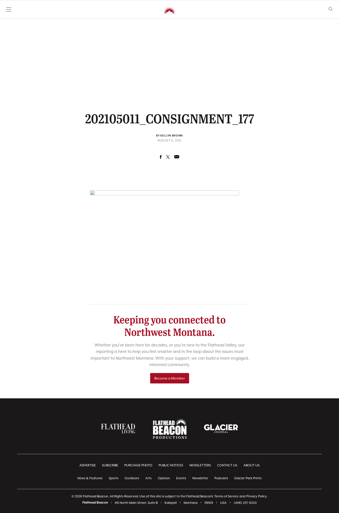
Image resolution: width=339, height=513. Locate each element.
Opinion (164, 478)
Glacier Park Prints (248, 478)
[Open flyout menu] (9, 9)
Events (181, 478)
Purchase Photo (138, 465)
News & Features (89, 478)
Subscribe (110, 465)
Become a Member (169, 378)
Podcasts (221, 478)
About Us (251, 465)
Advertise (87, 465)
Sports (113, 478)
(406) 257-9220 (245, 503)
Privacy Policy (256, 496)
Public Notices (171, 465)
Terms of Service (226, 496)
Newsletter (200, 478)
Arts (148, 478)
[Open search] (330, 9)
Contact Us (227, 465)
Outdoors (132, 478)
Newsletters (200, 465)
